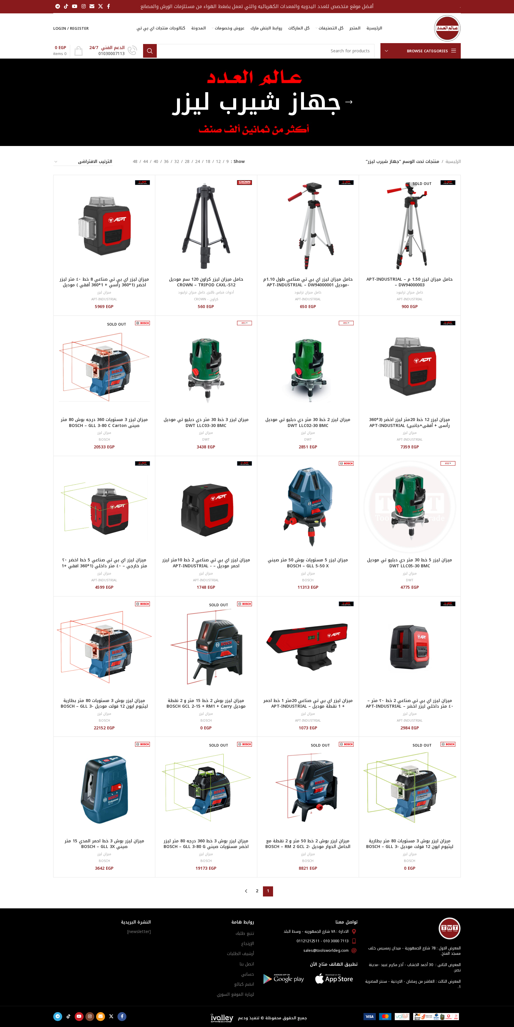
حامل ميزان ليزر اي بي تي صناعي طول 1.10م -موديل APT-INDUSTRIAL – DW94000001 (308, 282)
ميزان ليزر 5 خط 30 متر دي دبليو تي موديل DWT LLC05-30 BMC (409, 563)
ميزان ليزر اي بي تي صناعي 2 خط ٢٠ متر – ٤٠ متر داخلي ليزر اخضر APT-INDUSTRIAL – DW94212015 (409, 706)
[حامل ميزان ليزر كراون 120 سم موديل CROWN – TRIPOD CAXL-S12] (206, 226)
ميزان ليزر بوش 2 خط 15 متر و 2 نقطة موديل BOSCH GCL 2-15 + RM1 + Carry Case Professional (206, 706)
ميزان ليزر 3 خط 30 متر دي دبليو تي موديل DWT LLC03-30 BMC (206, 423)
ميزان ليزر (104, 292)
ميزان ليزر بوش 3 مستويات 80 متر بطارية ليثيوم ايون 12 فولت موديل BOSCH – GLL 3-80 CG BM (409, 847)
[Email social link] (91, 6)
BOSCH (104, 439)
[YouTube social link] (74, 6)
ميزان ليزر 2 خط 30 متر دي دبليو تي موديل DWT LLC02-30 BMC (307, 423)
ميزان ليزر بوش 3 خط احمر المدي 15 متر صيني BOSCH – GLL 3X (104, 844)
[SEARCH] (150, 51)
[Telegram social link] (57, 6)
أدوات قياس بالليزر (220, 292)
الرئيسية (453, 161)
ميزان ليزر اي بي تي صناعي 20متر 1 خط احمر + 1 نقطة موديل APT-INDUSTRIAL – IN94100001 (308, 706)
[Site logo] (447, 28)
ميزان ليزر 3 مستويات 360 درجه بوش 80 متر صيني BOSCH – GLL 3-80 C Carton (104, 423)
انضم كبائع (244, 984)
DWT (308, 439)
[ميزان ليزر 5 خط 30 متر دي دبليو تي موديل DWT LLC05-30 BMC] (409, 507)
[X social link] (100, 6)
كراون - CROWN (206, 299)
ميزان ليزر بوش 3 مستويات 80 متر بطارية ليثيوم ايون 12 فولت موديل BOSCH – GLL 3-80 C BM (104, 706)
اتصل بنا (246, 964)
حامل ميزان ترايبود (409, 292)
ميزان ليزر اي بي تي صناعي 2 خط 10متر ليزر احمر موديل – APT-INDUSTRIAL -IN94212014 (206, 566)
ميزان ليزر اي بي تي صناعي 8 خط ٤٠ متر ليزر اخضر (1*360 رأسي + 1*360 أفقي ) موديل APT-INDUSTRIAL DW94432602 (104, 285)
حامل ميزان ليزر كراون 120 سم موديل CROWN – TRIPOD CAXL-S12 (206, 282)
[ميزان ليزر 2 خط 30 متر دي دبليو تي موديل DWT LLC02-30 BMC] (308, 366)
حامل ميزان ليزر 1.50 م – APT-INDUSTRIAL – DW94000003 (409, 282)
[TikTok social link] (66, 6)
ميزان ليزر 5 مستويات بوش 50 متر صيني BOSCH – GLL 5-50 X (308, 563)
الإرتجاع (247, 944)
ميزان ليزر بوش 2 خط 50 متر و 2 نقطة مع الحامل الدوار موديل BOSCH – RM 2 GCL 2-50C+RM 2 (307, 847)
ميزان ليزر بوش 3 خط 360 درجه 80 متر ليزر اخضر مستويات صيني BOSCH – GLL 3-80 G (206, 844)
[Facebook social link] (108, 6)
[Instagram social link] (83, 6)
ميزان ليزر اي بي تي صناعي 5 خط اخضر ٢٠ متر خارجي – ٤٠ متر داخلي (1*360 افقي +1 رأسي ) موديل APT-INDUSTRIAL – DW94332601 (104, 569)
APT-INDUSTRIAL (410, 299)
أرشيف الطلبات (240, 954)
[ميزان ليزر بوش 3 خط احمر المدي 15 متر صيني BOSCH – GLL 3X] (104, 787)
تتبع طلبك (245, 933)
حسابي (247, 974)
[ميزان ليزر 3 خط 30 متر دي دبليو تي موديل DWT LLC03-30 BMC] (206, 366)
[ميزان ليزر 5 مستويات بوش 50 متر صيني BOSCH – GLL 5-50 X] (308, 507)
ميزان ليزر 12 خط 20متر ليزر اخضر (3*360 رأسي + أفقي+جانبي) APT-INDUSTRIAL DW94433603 (409, 425)
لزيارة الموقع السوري (235, 994)
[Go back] (348, 102)
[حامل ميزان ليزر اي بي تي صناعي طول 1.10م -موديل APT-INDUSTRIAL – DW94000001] (308, 226)
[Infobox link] (113, 51)
